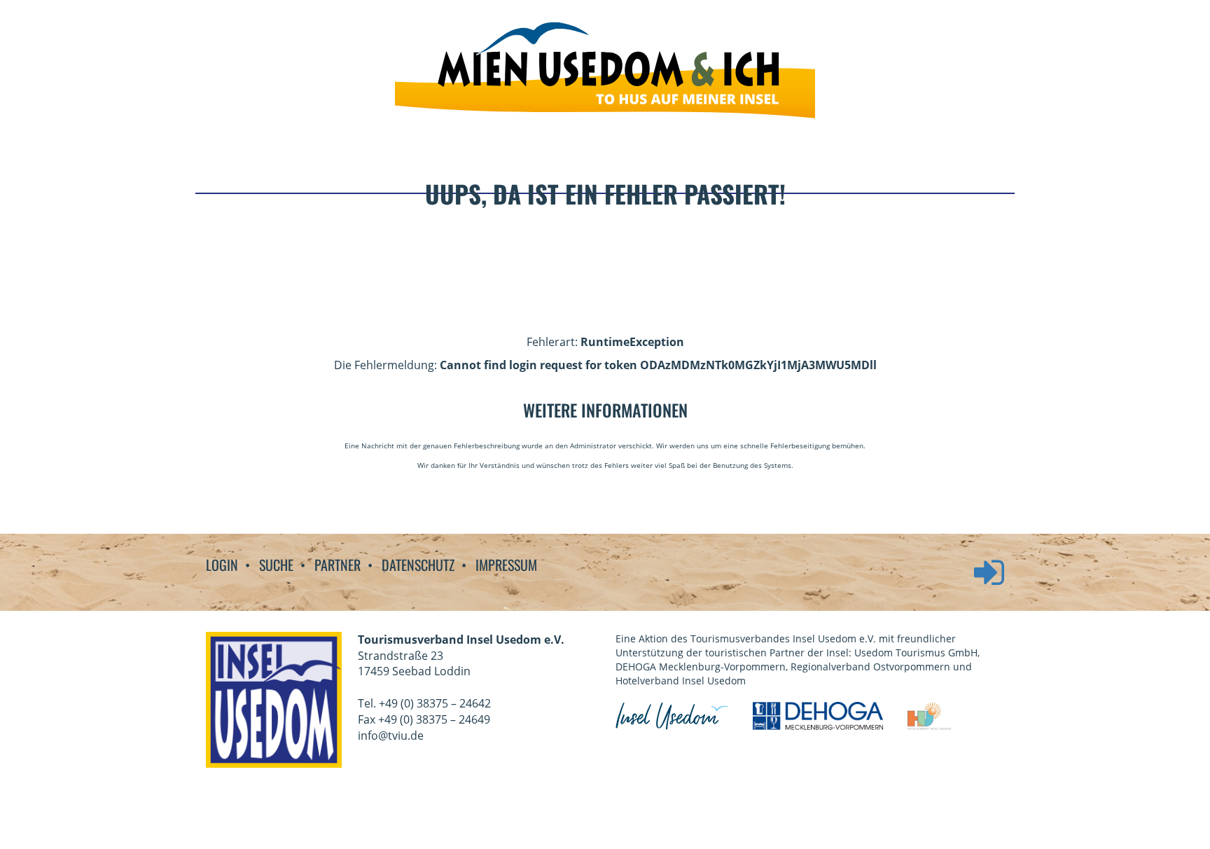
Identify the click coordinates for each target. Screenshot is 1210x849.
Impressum (506, 565)
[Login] (982, 582)
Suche (276, 565)
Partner (337, 565)
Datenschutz (418, 565)
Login (222, 565)
